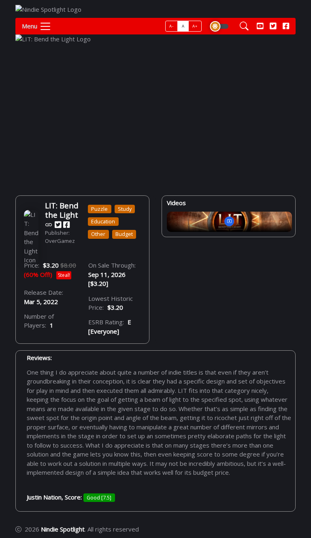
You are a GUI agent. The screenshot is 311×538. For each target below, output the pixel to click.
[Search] (244, 26)
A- (171, 26)
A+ (194, 26)
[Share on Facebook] (66, 224)
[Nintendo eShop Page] (49, 224)
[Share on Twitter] (58, 224)
